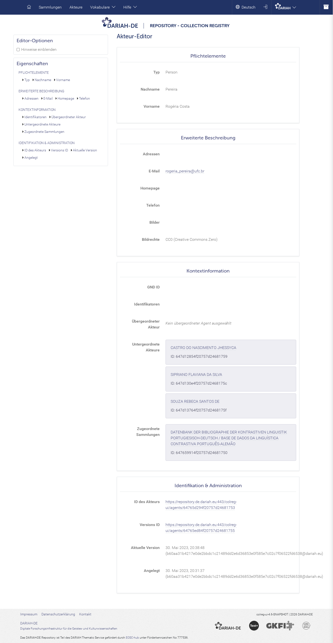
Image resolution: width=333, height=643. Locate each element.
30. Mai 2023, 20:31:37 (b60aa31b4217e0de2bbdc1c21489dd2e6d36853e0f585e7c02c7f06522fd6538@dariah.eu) (244, 573)
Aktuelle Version (85, 150)
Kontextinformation (37, 110)
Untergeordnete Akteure (42, 124)
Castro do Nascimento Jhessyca (203, 347)
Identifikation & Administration (47, 143)
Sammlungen (50, 7)
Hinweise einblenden (39, 49)
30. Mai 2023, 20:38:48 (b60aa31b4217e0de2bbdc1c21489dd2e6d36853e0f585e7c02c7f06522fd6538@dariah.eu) (244, 550)
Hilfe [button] (127, 7)
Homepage (66, 98)
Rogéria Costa (178, 106)
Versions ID (59, 150)
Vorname (63, 80)
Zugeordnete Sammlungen (44, 132)
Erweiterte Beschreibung (41, 91)
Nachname (43, 80)
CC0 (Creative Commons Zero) (191, 239)
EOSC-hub (132, 637)
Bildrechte (151, 239)
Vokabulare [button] (100, 7)
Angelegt (31, 158)
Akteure (75, 7)
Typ (27, 80)
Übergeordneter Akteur (68, 117)
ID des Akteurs (35, 150)
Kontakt (85, 614)
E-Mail (48, 98)
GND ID (153, 287)
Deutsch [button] (248, 7)
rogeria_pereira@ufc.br (185, 171)
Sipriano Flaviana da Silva (196, 374)
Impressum (28, 614)
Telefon (84, 98)
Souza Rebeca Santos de (195, 401)
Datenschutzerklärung (58, 614)
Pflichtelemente (34, 73)
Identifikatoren (35, 117)
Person (171, 72)
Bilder (154, 222)
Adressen (31, 98)
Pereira (171, 89)
